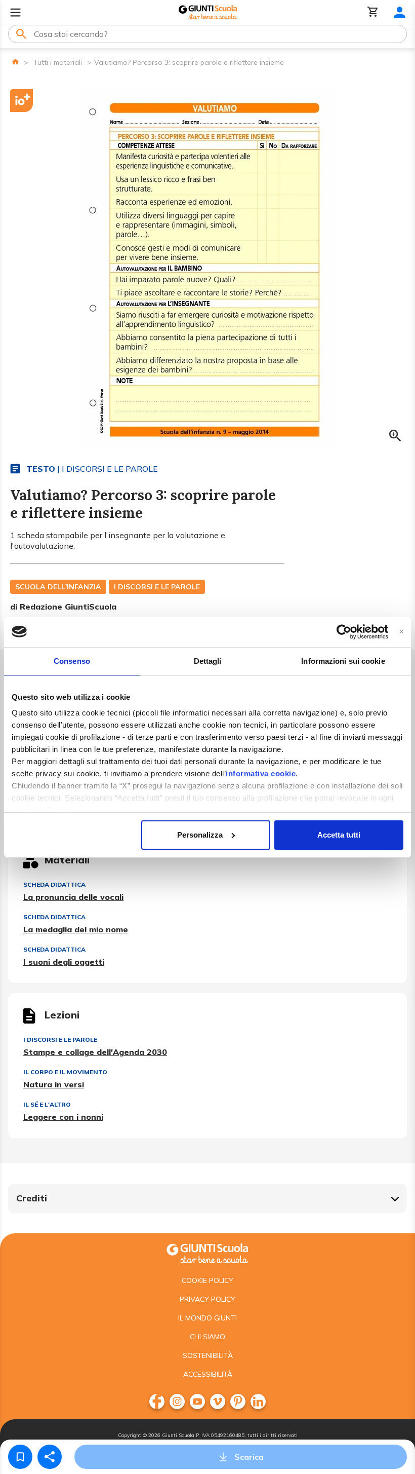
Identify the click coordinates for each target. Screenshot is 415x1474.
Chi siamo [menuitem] (207, 1336)
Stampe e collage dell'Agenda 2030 (95, 1052)
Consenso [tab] (72, 661)
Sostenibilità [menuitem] (208, 1355)
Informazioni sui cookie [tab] (343, 661)
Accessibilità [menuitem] (207, 1374)
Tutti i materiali (57, 62)
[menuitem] (156, 1401)
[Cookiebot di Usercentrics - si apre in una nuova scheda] (344, 631)
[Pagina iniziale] (15, 61)
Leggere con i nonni (63, 1117)
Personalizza (200, 834)
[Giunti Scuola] (208, 12)
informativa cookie (261, 773)
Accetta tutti (338, 834)
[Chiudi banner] (401, 631)
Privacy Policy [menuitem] (207, 1299)
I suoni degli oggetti (63, 962)
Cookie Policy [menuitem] (207, 1280)
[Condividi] (49, 1457)
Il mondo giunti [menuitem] (207, 1317)
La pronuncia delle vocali (73, 897)
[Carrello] (373, 12)
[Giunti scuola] (207, 1252)
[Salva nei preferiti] (20, 1457)
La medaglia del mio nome (75, 929)
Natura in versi (53, 1084)
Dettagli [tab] (208, 661)
